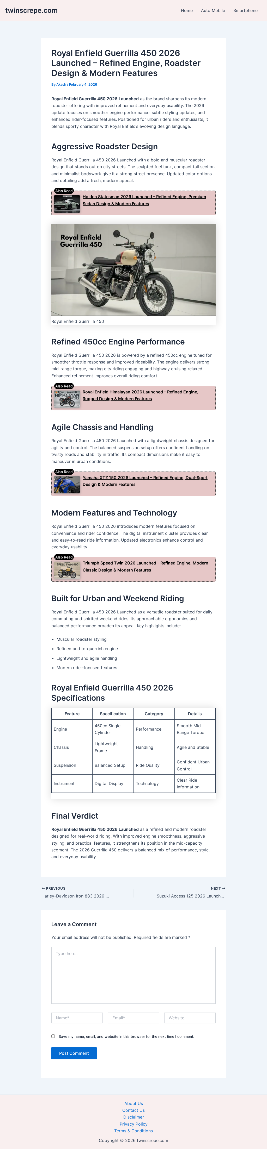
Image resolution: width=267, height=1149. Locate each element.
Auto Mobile (213, 10)
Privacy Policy (134, 1124)
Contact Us (133, 1110)
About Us (133, 1103)
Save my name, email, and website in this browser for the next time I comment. (126, 1036)
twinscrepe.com (31, 10)
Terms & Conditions (133, 1130)
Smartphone (245, 10)
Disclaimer (133, 1117)
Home (187, 10)
